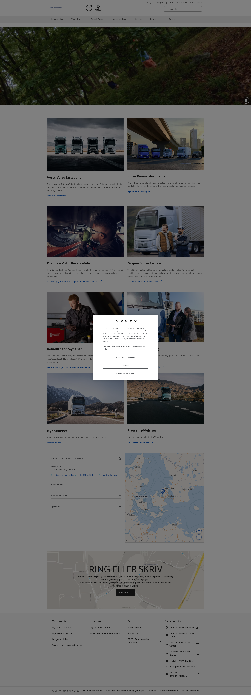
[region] (125, 347)
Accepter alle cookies (125, 358)
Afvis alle (125, 366)
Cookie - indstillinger (125, 374)
